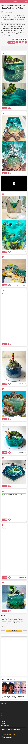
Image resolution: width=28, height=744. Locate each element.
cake (3, 619)
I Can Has (3, 706)
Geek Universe (4, 714)
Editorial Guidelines (5, 725)
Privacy (17, 741)
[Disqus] (14, 657)
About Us (3, 723)
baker (17, 622)
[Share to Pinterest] (23, 42)
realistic (10, 619)
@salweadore (24, 519)
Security (20, 741)
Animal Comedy (4, 712)
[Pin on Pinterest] (9, 108)
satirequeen (6, 11)
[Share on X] (20, 42)
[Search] (3, 2)
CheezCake (14, 1)
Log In (25, 1)
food (22, 622)
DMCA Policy (25, 741)
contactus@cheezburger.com (8, 734)
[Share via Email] (26, 42)
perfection (21, 619)
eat (14, 622)
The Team (3, 721)
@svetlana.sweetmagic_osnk (21, 285)
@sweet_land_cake (23, 452)
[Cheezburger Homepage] (14, 737)
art (6, 619)
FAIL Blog (3, 708)
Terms (15, 741)
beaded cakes (7, 19)
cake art (9, 622)
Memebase (3, 710)
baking (15, 619)
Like (4, 626)
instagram (4, 622)
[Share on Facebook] (17, 42)
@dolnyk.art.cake (23, 108)
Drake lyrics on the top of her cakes (11, 23)
